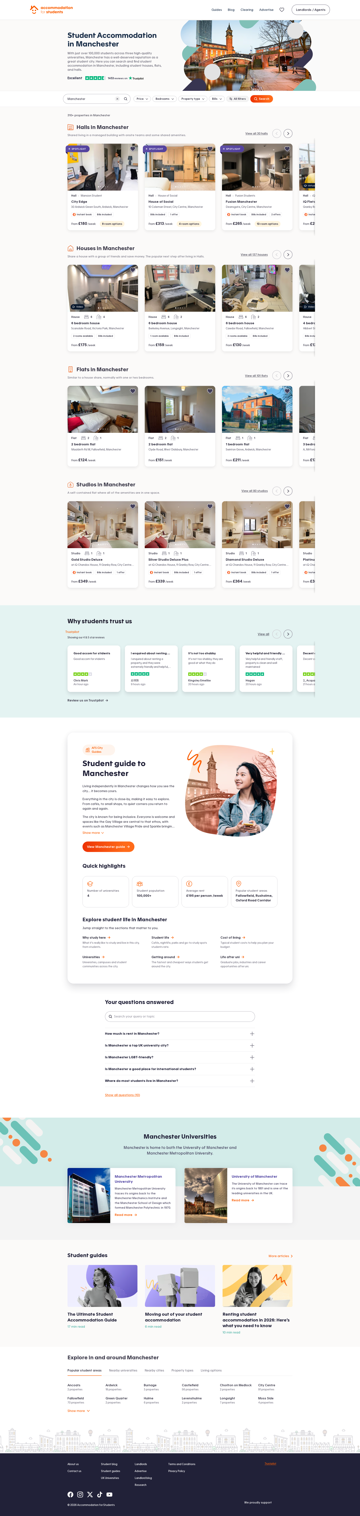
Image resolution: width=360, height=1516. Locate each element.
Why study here (94, 937)
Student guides (110, 1471)
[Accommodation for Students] (51, 10)
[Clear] (117, 99)
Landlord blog (143, 1478)
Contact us (74, 1471)
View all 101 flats (256, 375)
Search (264, 98)
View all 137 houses (254, 254)
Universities (91, 957)
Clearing (247, 9)
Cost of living (230, 937)
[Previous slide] (276, 133)
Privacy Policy (176, 1471)
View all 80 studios (255, 490)
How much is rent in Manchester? (132, 1033)
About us (73, 1464)
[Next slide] (288, 133)
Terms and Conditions (181, 1464)
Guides (217, 9)
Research (140, 1485)
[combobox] (96, 99)
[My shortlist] (283, 9)
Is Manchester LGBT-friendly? (129, 1057)
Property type (191, 99)
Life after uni (230, 957)
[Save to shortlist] (132, 149)
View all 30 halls (256, 133)
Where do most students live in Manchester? (141, 1080)
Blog (231, 9)
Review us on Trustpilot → (88, 700)
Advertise (266, 9)
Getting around (163, 957)
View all (263, 634)
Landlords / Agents (311, 9)
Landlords (141, 1464)
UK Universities (110, 1478)
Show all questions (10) (122, 1094)
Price (140, 99)
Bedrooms (163, 99)
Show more (76, 1410)
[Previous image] (72, 167)
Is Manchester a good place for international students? (150, 1068)
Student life (160, 937)
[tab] (85, 1370)
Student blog (109, 1464)
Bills (215, 99)
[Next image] (133, 167)
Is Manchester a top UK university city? (137, 1045)
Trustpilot (72, 631)
